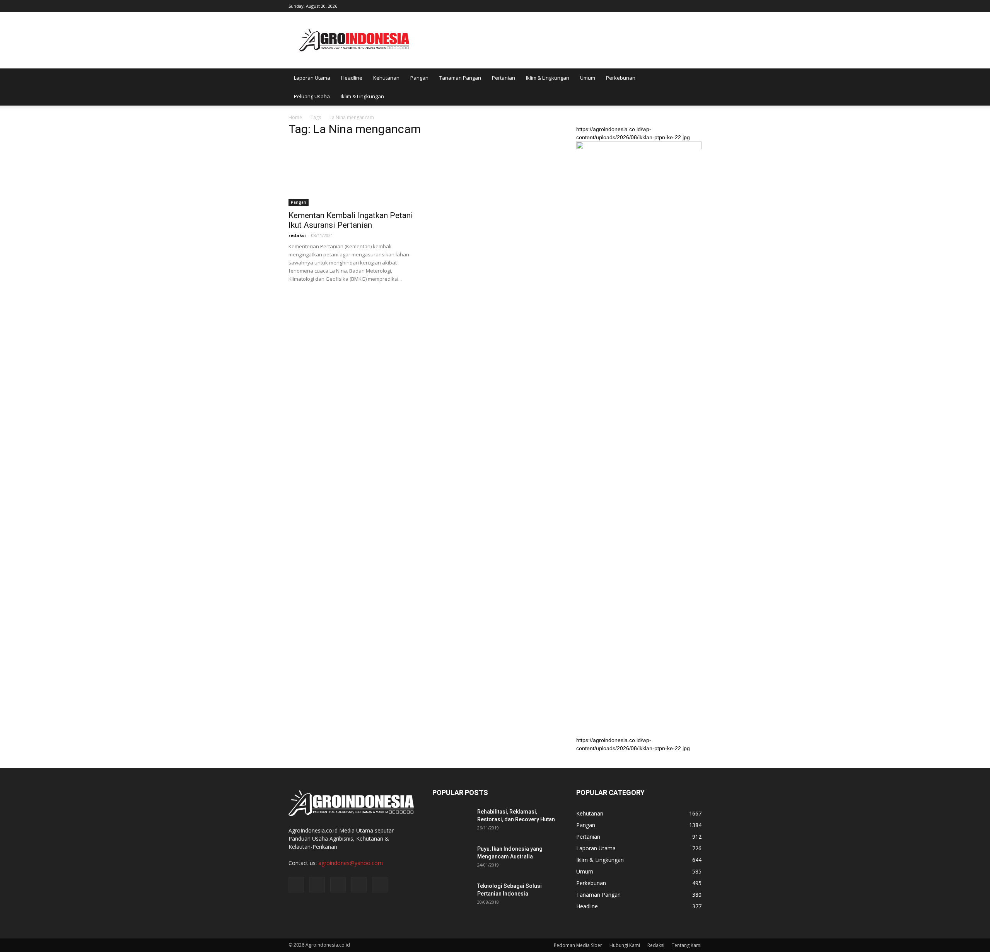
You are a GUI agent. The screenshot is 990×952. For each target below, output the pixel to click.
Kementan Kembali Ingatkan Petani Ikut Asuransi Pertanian (350, 220)
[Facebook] (644, 5)
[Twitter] (670, 5)
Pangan (419, 77)
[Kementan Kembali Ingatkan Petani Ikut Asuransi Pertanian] (351, 175)
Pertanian (503, 77)
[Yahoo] (683, 5)
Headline (351, 77)
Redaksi (655, 945)
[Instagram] (657, 5)
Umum (587, 77)
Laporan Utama (312, 77)
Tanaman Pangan (460, 77)
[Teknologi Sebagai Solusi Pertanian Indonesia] (451, 895)
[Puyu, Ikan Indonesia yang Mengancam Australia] (451, 858)
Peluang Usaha (312, 96)
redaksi (297, 235)
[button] (692, 87)
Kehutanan (386, 77)
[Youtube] (696, 5)
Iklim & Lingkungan (547, 77)
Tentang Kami (687, 945)
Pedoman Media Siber (578, 945)
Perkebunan (620, 77)
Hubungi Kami (624, 945)
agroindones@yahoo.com (350, 863)
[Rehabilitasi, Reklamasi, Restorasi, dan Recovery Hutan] (451, 821)
